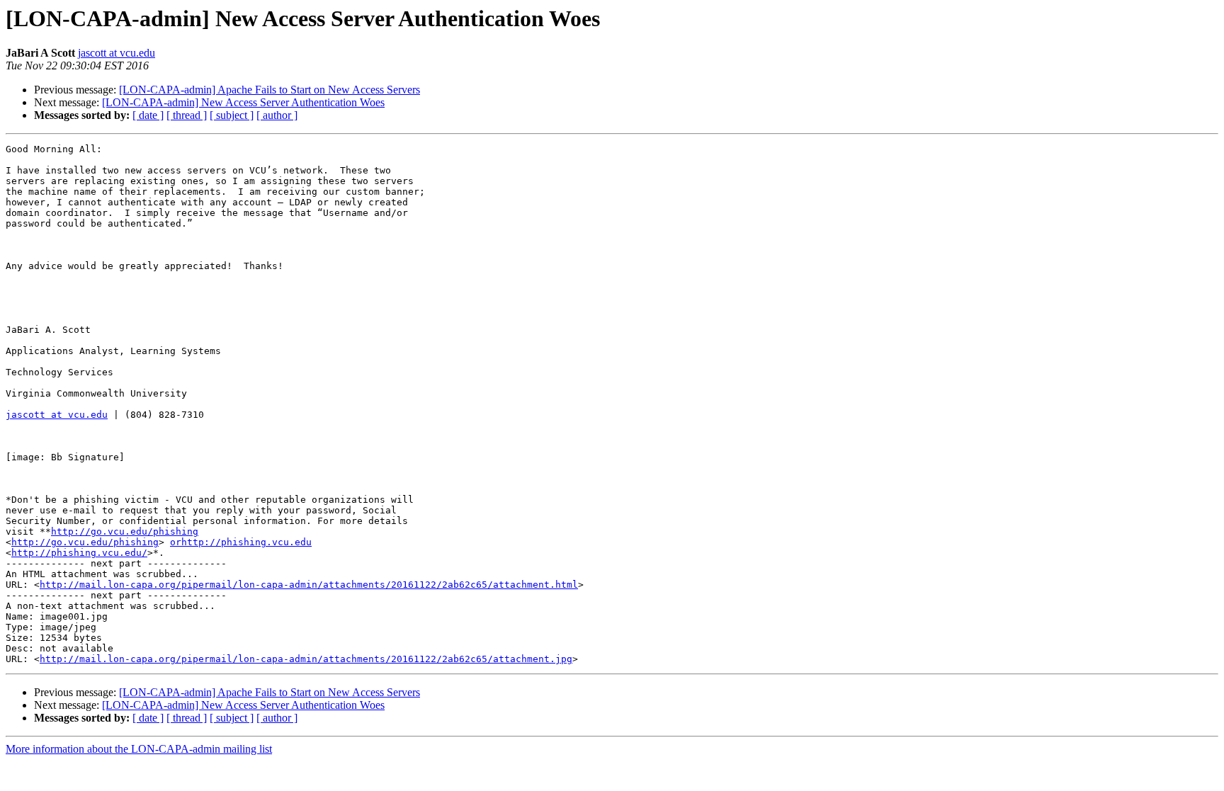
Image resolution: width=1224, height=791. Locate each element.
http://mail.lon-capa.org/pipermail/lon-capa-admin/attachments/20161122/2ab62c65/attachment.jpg (306, 659)
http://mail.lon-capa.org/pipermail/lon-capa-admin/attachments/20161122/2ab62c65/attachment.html (309, 584)
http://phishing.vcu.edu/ (79, 552)
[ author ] (277, 115)
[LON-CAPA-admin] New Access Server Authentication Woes (243, 102)
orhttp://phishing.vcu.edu (241, 542)
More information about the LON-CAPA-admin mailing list (139, 749)
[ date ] (148, 115)
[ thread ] (186, 115)
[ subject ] (232, 115)
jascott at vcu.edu (116, 53)
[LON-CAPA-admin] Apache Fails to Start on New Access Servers (269, 90)
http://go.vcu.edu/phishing (124, 531)
